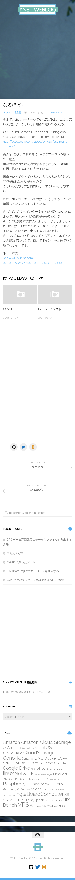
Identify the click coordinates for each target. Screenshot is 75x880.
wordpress (56, 805)
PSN (45, 779)
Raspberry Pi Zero (47, 784)
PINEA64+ (20, 779)
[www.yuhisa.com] (33, 447)
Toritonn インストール (52, 309)
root (45, 789)
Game (48, 763)
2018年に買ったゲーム (21, 562)
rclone (36, 789)
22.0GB (8, 309)
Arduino (14, 747)
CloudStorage (39, 753)
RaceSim (54, 779)
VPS (23, 804)
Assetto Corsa (28, 748)
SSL (67, 794)
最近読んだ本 (15, 553)
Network (24, 773)
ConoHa (12, 758)
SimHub (7, 795)
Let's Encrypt (51, 768)
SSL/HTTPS (14, 800)
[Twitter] (23, 447)
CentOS (43, 747)
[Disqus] (37, 382)
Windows (38, 805)
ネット (7, 112)
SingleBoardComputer (38, 794)
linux (8, 773)
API (4, 748)
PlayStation (35, 779)
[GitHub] (14, 447)
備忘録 (17, 112)
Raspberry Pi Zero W (16, 789)
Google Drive (16, 768)
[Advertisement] (37, 59)
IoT (38, 768)
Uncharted (51, 800)
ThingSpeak (34, 800)
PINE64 (8, 779)
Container (28, 758)
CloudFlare (13, 753)
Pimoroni (60, 774)
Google (60, 763)
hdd (33, 769)
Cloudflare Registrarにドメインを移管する (33, 571)
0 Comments (54, 112)
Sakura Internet (56, 789)
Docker (50, 758)
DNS (39, 758)
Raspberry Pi (17, 784)
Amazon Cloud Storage (46, 742)
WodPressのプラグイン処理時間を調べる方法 (35, 580)
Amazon (11, 742)
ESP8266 (34, 763)
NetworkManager (43, 774)
